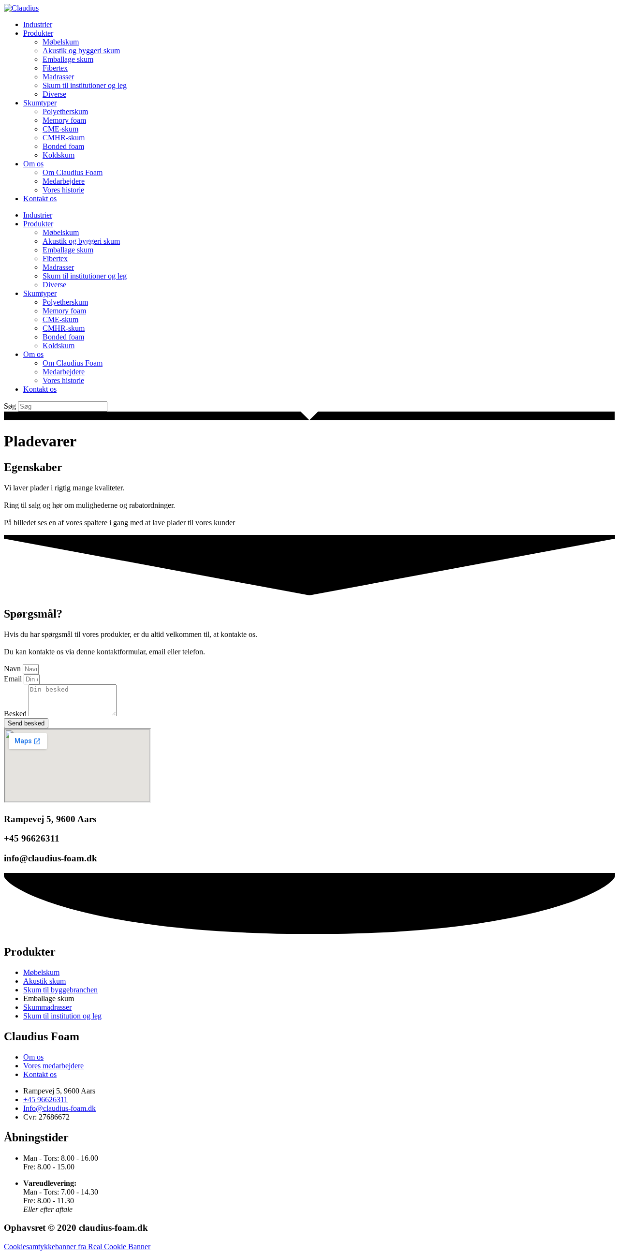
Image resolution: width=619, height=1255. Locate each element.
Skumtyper (40, 103)
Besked (16, 713)
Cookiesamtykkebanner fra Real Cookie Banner (77, 1246)
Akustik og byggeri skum (81, 50)
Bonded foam (63, 146)
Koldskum (58, 155)
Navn (13, 668)
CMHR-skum (64, 137)
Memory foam (64, 120)
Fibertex (55, 68)
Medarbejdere (64, 181)
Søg (10, 406)
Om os (33, 164)
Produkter (38, 33)
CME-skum (60, 129)
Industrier (37, 24)
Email (14, 679)
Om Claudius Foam (73, 172)
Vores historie (63, 190)
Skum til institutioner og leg (85, 85)
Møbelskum (61, 42)
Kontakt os (40, 198)
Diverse (54, 94)
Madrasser (58, 77)
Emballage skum (68, 59)
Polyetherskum (65, 111)
